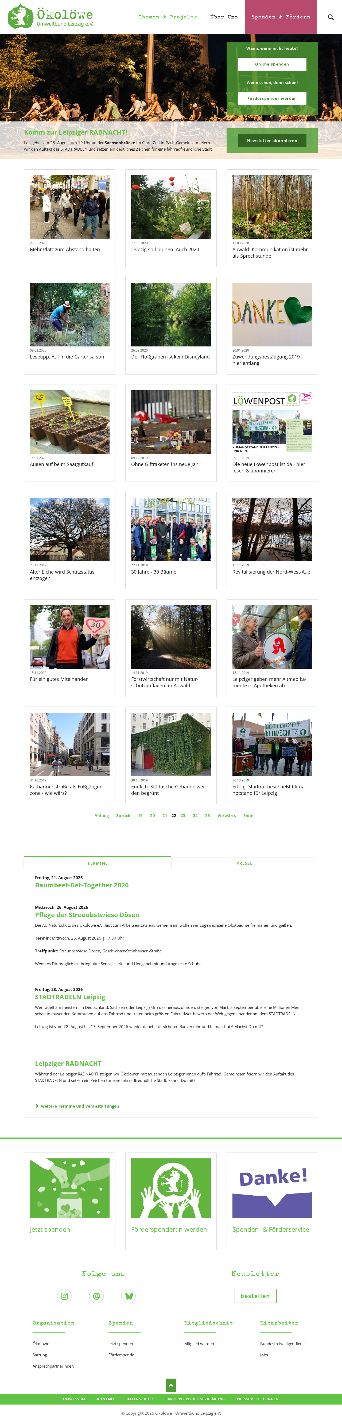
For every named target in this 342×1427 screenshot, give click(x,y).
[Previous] (12, 96)
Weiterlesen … (77, 221)
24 (195, 815)
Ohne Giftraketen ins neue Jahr (165, 464)
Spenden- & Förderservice (270, 1229)
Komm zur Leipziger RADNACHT (169, 155)
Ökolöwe (41, 1343)
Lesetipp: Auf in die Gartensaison (67, 356)
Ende (248, 815)
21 (164, 815)
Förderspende (121, 1354)
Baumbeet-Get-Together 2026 (82, 884)
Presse (244, 863)
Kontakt (106, 1399)
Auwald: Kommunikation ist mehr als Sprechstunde (270, 252)
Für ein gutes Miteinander (59, 679)
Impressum (74, 1399)
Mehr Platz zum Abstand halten (65, 249)
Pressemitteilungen (258, 1399)
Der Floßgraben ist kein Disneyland (170, 356)
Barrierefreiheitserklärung (195, 1399)
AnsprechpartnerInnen (53, 1366)
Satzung (40, 1354)
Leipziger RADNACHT (68, 1063)
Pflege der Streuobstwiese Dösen (87, 914)
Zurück (123, 815)
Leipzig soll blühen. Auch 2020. (165, 249)
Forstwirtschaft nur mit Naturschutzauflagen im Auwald (164, 682)
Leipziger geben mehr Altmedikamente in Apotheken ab (269, 682)
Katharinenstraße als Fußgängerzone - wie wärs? (66, 789)
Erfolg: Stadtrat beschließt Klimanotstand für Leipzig (269, 789)
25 (207, 815)
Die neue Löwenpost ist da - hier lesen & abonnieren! (268, 467)
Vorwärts (226, 815)
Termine (97, 863)
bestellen (255, 1296)
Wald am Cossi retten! (173, 155)
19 (140, 815)
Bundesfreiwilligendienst (283, 1343)
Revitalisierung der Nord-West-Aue (271, 571)
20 (152, 815)
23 (183, 815)
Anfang (102, 815)
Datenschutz (140, 1399)
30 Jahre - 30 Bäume (153, 571)
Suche (331, 12)
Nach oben (171, 1385)
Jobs (264, 1354)
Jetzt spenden (50, 1229)
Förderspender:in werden (169, 1229)
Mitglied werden (199, 1343)
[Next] (330, 96)
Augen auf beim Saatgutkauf (61, 464)
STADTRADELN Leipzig (70, 996)
